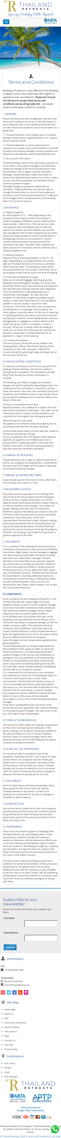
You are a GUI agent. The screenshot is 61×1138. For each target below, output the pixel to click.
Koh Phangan (11, 1076)
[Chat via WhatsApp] (55, 1129)
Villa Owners (10, 1031)
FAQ (6, 1018)
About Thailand (12, 1027)
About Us (8, 1013)
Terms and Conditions (39, 1136)
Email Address (11, 932)
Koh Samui (9, 1063)
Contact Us (9, 1040)
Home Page (10, 1009)
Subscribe (10, 947)
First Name (9, 918)
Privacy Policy (11, 1049)
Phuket (7, 1067)
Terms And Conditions (15, 1022)
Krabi (7, 1072)
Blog (6, 1036)
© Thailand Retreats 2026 (12, 1136)
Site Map (8, 1044)
